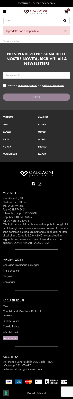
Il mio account (11, 270)
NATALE (42, 154)
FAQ (5, 306)
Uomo (42, 132)
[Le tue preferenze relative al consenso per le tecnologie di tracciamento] (6, 393)
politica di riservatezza (53, 85)
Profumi (8, 117)
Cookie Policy (11, 326)
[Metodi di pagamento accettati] (36, 381)
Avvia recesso (10, 338)
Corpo (42, 124)
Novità (7, 146)
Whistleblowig (11, 332)
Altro (41, 139)
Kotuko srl (41, 392)
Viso (5, 124)
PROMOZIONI (10, 154)
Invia (36, 97)
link (16, 239)
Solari (6, 139)
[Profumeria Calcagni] (35, 11)
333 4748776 (24, 365)
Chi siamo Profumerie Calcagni (21, 265)
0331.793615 (16, 206)
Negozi (7, 276)
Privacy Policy (11, 321)
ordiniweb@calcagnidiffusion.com (22, 369)
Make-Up (43, 117)
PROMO (42, 146)
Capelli (7, 132)
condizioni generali (27, 85)
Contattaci (9, 282)
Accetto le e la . (36, 85)
